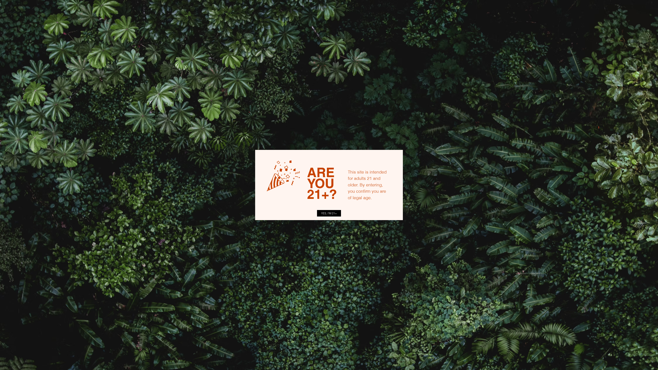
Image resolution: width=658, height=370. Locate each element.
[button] (329, 213)
